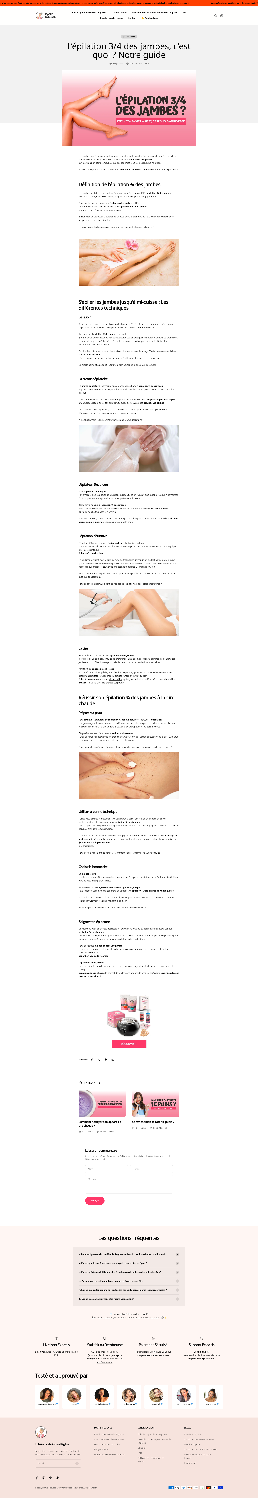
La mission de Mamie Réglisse (109, 1434)
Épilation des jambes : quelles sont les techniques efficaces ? (124, 227)
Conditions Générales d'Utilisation (200, 1449)
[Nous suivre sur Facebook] (37, 1478)
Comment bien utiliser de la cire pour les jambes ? (133, 365)
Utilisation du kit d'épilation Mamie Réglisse (155, 12)
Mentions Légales (192, 1434)
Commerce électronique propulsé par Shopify (77, 1488)
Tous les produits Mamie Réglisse (88, 12)
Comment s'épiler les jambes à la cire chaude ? (138, 853)
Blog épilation (101, 1449)
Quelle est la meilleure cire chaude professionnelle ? (120, 907)
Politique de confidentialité (131, 1156)
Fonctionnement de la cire (107, 1444)
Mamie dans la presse (111, 18)
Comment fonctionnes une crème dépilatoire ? (121, 420)
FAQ (185, 12)
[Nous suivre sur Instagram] (43, 1478)
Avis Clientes (120, 12)
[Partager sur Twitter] (98, 1059)
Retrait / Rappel (192, 1444)
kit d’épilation (115, 679)
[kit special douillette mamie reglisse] (129, 1021)
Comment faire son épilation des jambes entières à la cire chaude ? (139, 747)
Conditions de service (158, 1156)
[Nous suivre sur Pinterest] (50, 1478)
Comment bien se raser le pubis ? (153, 1122)
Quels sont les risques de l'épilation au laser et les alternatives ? (130, 584)
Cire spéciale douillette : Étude (109, 1439)
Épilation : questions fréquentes (153, 1434)
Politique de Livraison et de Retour (151, 1460)
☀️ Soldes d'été (150, 18)
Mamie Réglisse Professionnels (109, 1454)
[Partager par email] (112, 1059)
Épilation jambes (129, 37)
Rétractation (190, 1463)
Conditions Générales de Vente (199, 1439)
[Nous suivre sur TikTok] (57, 1478)
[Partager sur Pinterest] (105, 1059)
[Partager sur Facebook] (91, 1059)
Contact (132, 18)
